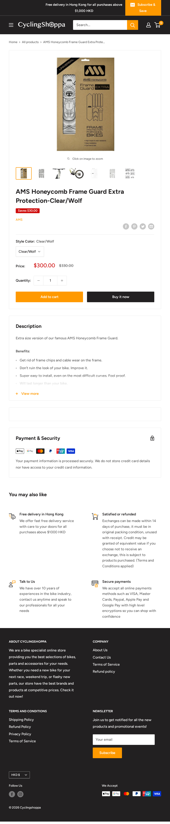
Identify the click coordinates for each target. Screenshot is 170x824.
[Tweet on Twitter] (143, 226)
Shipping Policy (21, 720)
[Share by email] (151, 226)
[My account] (148, 25)
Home (13, 42)
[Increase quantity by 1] (62, 280)
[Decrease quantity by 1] (38, 280)
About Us (100, 650)
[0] (157, 25)
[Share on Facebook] (126, 226)
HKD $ (15, 775)
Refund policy (104, 671)
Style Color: (35, 241)
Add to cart (49, 297)
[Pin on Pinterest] (134, 226)
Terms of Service (106, 664)
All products (30, 42)
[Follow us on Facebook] (12, 794)
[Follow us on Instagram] (20, 794)
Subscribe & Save (146, 8)
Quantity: (23, 280)
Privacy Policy (20, 734)
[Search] (132, 25)
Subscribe (107, 753)
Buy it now (120, 297)
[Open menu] (11, 25)
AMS (19, 220)
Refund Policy (20, 727)
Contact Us (102, 657)
